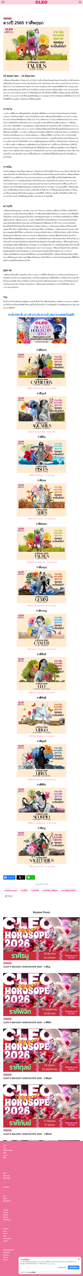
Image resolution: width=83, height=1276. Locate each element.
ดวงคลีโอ (24, 890)
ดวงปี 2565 (35, 890)
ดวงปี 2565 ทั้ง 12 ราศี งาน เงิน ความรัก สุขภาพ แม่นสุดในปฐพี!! (41, 314)
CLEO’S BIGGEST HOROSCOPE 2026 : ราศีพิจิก (27, 1022)
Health (5, 1215)
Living (5, 1210)
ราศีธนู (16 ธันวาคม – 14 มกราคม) (41, 866)
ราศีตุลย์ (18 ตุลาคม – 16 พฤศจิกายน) (41, 779)
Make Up (6, 1176)
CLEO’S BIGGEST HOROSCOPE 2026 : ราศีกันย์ (27, 1134)
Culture (6, 1229)
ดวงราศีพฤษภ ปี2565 (68, 890)
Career (5, 1212)
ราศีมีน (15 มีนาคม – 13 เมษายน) (41, 475)
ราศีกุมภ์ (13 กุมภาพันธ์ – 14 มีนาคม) (41, 432)
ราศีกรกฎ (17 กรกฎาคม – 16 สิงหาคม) (41, 649)
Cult (5, 1236)
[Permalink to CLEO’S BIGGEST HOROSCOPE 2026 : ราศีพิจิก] (41, 994)
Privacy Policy (50, 1263)
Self (4, 1153)
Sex (4, 1148)
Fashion (6, 1187)
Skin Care (6, 1178)
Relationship (8, 1150)
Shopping (6, 1201)
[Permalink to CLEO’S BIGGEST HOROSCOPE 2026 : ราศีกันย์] (41, 1106)
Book (5, 1233)
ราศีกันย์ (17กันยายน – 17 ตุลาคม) (41, 736)
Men (4, 1157)
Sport (5, 1198)
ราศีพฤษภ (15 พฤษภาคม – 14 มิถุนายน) (41, 562)
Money (5, 1217)
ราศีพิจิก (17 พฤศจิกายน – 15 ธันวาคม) (41, 823)
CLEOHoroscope (11, 890)
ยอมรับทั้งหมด (74, 1267)
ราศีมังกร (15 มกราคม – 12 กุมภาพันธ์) (41, 388)
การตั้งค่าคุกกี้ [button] (62, 1267)
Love (5, 1145)
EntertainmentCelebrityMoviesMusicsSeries (8, 1255)
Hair (4, 1173)
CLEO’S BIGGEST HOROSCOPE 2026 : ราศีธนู (26, 967)
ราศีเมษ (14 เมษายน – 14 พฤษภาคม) (41, 519)
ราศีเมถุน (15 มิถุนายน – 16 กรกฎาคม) (41, 606)
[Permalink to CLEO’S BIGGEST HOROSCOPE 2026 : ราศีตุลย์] (41, 1050)
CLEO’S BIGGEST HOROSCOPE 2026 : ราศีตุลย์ (27, 1078)
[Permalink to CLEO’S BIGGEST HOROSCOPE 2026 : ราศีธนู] (41, 939)
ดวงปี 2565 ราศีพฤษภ (50, 890)
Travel (5, 1241)
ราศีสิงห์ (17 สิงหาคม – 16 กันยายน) (41, 693)
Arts (4, 1231)
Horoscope (7, 18)
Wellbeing (7, 1220)
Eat (4, 1196)
